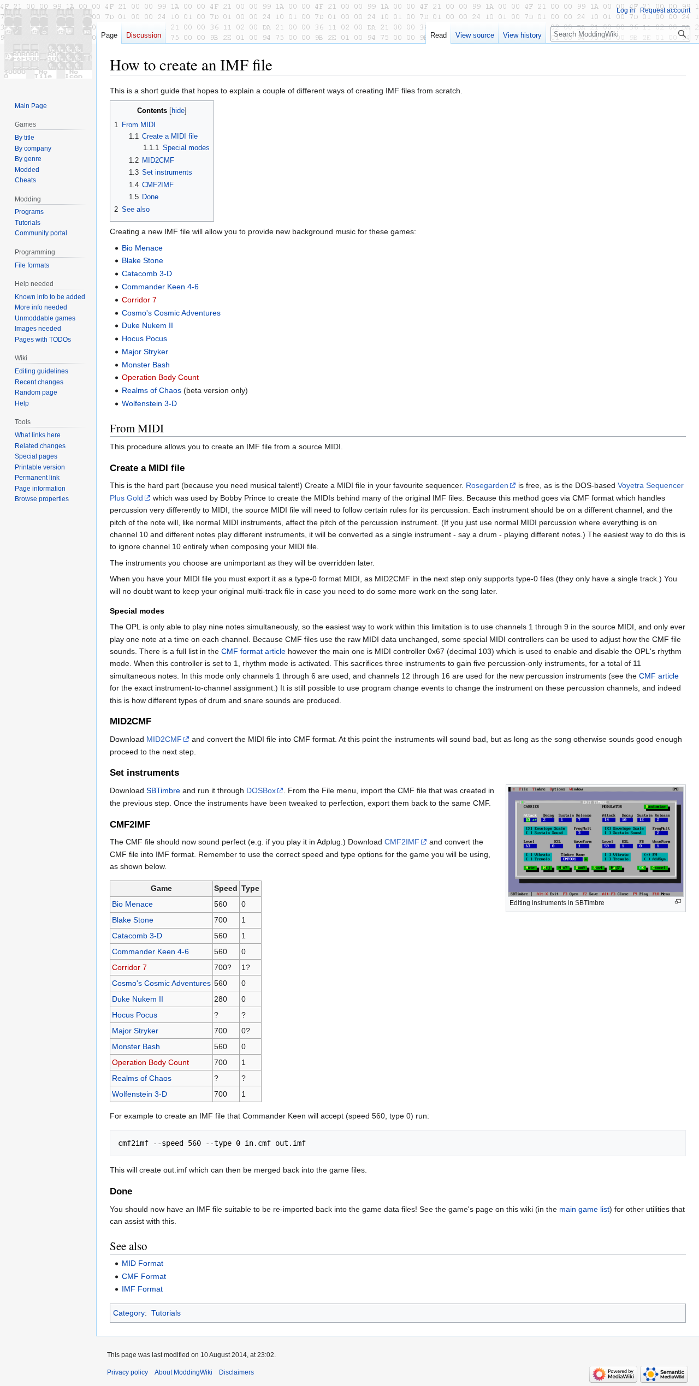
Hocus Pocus (144, 338)
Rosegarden (487, 485)
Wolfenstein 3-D (149, 403)
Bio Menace (142, 247)
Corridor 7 (139, 299)
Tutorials (166, 1312)
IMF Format (142, 1288)
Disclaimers (236, 1372)
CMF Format (144, 1276)
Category (129, 1312)
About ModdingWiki (183, 1372)
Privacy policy (127, 1372)
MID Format (142, 1263)
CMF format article (253, 651)
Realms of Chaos (151, 390)
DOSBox (261, 790)
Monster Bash (146, 364)
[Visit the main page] (48, 43)
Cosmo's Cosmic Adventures (171, 312)
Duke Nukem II (147, 325)
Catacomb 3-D (147, 273)
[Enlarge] (678, 902)
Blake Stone (142, 260)
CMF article (659, 675)
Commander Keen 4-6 (160, 286)
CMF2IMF (401, 841)
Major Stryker (145, 351)
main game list (584, 1209)
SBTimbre (163, 790)
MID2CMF (164, 739)
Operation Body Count (160, 377)
